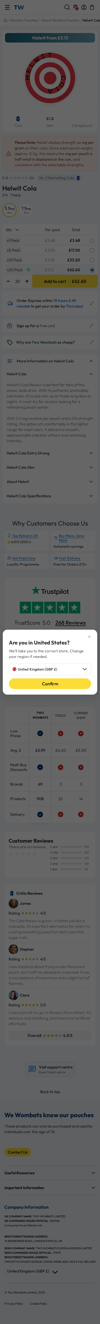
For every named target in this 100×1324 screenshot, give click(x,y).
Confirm (50, 683)
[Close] (50, 637)
